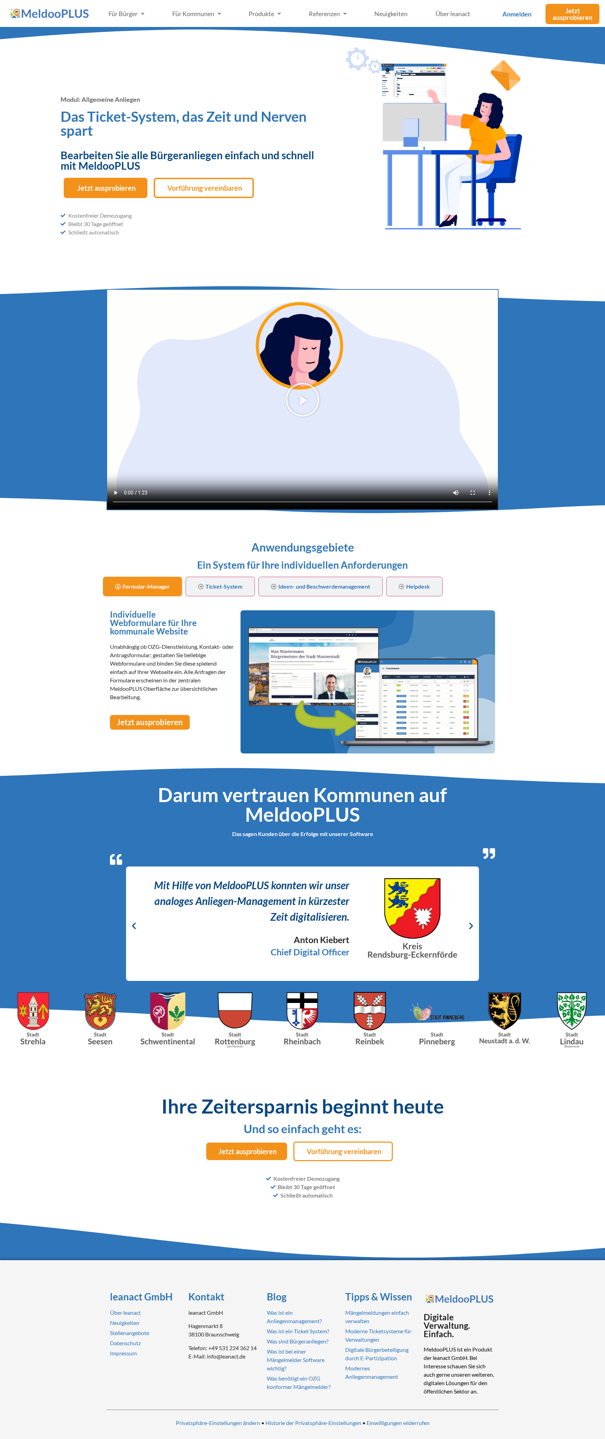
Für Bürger (123, 13)
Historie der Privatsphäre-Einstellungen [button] (313, 1422)
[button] (302, 399)
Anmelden (516, 14)
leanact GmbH (141, 1297)
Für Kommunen (193, 13)
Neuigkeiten (391, 13)
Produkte (261, 13)
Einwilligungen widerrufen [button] (398, 1422)
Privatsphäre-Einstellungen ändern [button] (218, 1422)
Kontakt (206, 1297)
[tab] (142, 586)
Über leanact (453, 13)
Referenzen (324, 13)
